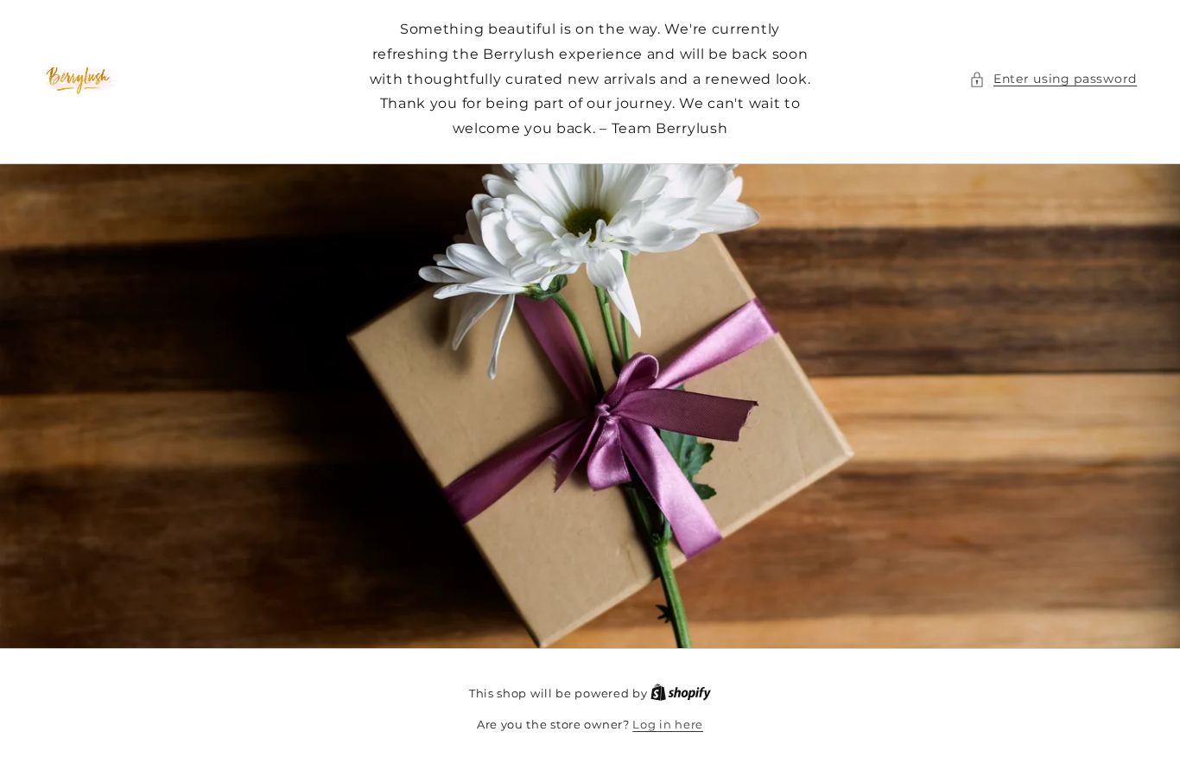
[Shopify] (680, 693)
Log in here (667, 724)
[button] (1053, 79)
